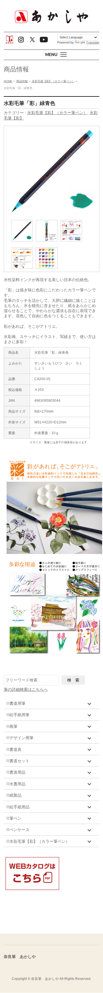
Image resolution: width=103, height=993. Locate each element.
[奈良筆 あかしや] (51, 22)
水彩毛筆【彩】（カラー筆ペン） (57, 112)
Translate (92, 42)
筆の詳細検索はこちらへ (26, 689)
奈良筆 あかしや (45, 979)
